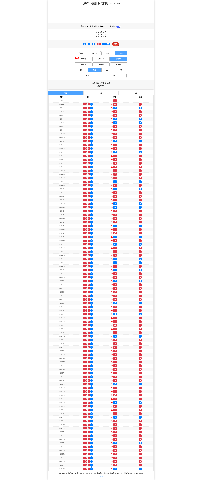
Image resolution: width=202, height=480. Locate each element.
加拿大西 (94, 53)
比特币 (121, 53)
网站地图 (101, 476)
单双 (121, 70)
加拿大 (81, 53)
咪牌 (115, 44)
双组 (114, 75)
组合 (81, 70)
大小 (107, 70)
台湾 (107, 53)
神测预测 (118, 59)
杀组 (94, 70)
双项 (87, 75)
